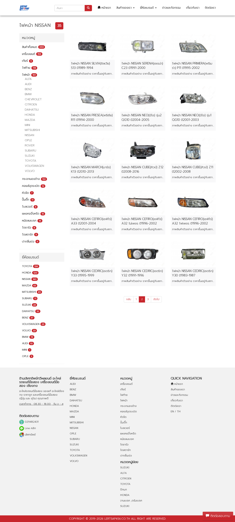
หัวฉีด (27, 193)
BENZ (28, 89)
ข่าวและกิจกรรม (171, 8)
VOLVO (30, 171)
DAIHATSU (32, 109)
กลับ (128, 299)
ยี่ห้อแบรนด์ (147, 8)
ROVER (30, 145)
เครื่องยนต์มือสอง (47, 395)
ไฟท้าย (29, 68)
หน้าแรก (105, 8)
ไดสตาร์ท (29, 234)
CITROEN (31, 104)
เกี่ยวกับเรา (192, 8)
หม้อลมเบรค (31, 220)
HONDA (30, 115)
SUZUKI (30, 156)
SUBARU (30, 150)
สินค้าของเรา (124, 8)
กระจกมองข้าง (34, 179)
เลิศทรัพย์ (30, 435)
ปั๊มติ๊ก (27, 199)
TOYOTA (30, 161)
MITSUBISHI (32, 130)
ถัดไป (156, 299)
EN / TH (175, 411)
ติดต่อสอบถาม (219, 516)
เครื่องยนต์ (31, 54)
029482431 (31, 422)
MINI (27, 125)
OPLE (28, 140)
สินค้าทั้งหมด (33, 47)
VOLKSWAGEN (34, 166)
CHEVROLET (33, 99)
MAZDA (30, 120)
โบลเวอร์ (29, 206)
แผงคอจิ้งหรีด (33, 213)
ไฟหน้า (29, 75)
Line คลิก (30, 428)
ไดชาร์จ (28, 227)
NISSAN (29, 135)
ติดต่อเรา (210, 8)
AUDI (28, 84)
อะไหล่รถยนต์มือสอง (30, 391)
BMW (28, 94)
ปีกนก (123, 490)
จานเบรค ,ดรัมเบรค (131, 501)
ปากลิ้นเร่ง (30, 241)
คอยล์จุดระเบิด (33, 186)
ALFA (28, 79)
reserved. (159, 519)
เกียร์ (27, 61)
